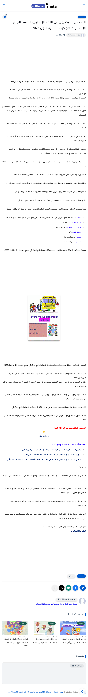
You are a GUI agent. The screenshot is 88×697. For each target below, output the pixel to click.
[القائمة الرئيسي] (84, 5)
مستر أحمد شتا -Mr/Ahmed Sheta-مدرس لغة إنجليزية (56, 604)
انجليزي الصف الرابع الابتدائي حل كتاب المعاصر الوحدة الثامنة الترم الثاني (52, 455)
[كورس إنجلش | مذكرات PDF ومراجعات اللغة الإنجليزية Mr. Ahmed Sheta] (44, 5)
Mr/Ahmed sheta (74, 35)
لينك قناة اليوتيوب (78, 531)
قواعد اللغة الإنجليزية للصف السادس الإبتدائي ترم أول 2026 (16, 642)
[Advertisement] (44, 63)
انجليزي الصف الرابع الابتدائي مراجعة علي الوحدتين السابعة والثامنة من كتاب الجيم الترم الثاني (44, 460)
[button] (75, 588)
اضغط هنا (44, 437)
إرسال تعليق (77, 666)
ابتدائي (81, 17)
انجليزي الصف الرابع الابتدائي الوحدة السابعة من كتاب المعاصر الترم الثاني (52, 450)
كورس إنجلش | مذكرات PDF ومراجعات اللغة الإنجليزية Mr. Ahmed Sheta (36, 692)
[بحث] (4, 5)
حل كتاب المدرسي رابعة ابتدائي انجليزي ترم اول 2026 (45, 641)
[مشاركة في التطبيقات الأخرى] (55, 588)
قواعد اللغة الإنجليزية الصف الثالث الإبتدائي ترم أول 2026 (74, 641)
